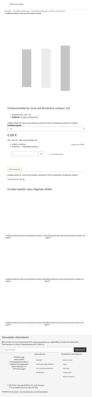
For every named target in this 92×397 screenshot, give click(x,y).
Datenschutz (67, 360)
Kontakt (39, 360)
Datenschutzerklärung (41, 342)
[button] (72, 4)
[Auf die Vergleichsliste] (9, 27)
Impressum (67, 372)
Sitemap (66, 368)
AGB (64, 364)
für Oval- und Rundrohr (29, 117)
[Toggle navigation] (8, 4)
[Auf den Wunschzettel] (13, 27)
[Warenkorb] (83, 4)
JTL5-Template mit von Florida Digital (33, 392)
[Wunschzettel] (79, 4)
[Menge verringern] (9, 153)
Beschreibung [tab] (14, 169)
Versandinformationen (44, 368)
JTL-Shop (15, 392)
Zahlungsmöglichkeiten (45, 364)
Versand (26, 140)
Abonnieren (80, 350)
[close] (9, 22)
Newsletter (40, 372)
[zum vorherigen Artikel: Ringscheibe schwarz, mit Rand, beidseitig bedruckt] (9, 17)
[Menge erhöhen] (40, 158)
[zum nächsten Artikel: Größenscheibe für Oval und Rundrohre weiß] (5, 17)
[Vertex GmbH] (17, 4)
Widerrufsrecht (68, 377)
